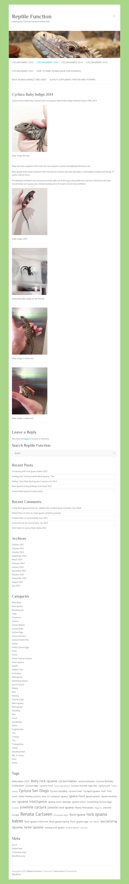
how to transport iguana (55, 796)
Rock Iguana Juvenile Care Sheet (29, 79)
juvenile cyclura (33, 807)
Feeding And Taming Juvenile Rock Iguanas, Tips (33, 476)
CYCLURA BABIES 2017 (23, 71)
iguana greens (93, 796)
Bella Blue (16, 602)
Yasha (14, 762)
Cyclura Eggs (17, 632)
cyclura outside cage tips (84, 785)
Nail (14, 692)
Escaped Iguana (91, 791)
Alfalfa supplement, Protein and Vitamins (72, 79)
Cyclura (15, 621)
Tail (13, 733)
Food (14, 651)
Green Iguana (18, 662)
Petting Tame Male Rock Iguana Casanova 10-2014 (34, 481)
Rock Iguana (17, 707)
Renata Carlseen (36, 814)
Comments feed (19, 852)
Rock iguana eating (59, 821)
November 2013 (19, 571)
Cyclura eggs (31, 785)
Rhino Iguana (17, 703)
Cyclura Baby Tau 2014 (38, 523)
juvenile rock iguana (60, 807)
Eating (14, 643)
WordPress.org (18, 856)
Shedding (16, 710)
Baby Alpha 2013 (21, 781)
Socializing (17, 722)
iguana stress (79, 801)
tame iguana (33, 827)
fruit (103, 791)
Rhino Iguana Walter (61, 815)
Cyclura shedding (58, 791)
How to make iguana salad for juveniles (59, 71)
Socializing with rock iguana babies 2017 (30, 471)
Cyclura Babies (18, 625)
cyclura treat (75, 791)
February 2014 (18, 563)
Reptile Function (31, 16)
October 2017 (18, 544)
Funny (14, 654)
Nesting (15, 695)
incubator (15, 808)
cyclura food (46, 785)
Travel (15, 748)
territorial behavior (72, 828)
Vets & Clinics (18, 755)
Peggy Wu (98, 808)
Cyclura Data (17, 628)
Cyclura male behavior (62, 786)
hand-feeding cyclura (30, 796)
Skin (14, 714)
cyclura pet (104, 785)
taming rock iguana (54, 827)
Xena (14, 759)
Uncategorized (18, 751)
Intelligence (17, 677)
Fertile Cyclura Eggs (20, 647)
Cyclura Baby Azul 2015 (37, 518)
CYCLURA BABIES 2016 (97, 62)
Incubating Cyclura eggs (99, 801)
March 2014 (17, 559)
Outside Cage (18, 699)
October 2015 (18, 548)
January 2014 (17, 567)
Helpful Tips (17, 669)
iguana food (77, 796)
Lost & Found (18, 684)
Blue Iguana (17, 606)
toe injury (84, 828)
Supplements (18, 729)
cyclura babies (67, 781)
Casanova (16, 617)
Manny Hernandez (84, 807)
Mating (15, 688)
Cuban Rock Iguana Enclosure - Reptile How (31, 508)
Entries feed (17, 848)
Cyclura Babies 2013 (23, 62)
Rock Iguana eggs (79, 821)
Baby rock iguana (44, 781)
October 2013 (18, 574)
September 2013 (19, 578)
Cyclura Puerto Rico (20, 639)
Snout (14, 718)
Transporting (17, 744)
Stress (14, 725)
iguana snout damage (59, 801)
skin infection (94, 822)
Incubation (16, 673)
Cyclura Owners (19, 636)
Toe (13, 740)
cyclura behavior (86, 781)
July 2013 (16, 585)
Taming (15, 736)
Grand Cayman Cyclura (22, 658)
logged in (27, 438)
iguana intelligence (32, 801)
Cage (14, 613)
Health (15, 666)
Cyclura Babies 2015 (72, 62)
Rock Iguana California (36, 821)
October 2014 (18, 552)
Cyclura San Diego (34, 790)
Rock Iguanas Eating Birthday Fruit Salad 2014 (32, 486)
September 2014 (19, 556)
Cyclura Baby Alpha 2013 (35, 528)
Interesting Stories (20, 681)
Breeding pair (18, 610)
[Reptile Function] (64, 32)
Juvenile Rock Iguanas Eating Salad (27, 491)
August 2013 (17, 582)
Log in (14, 844)
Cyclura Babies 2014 (47, 62)
